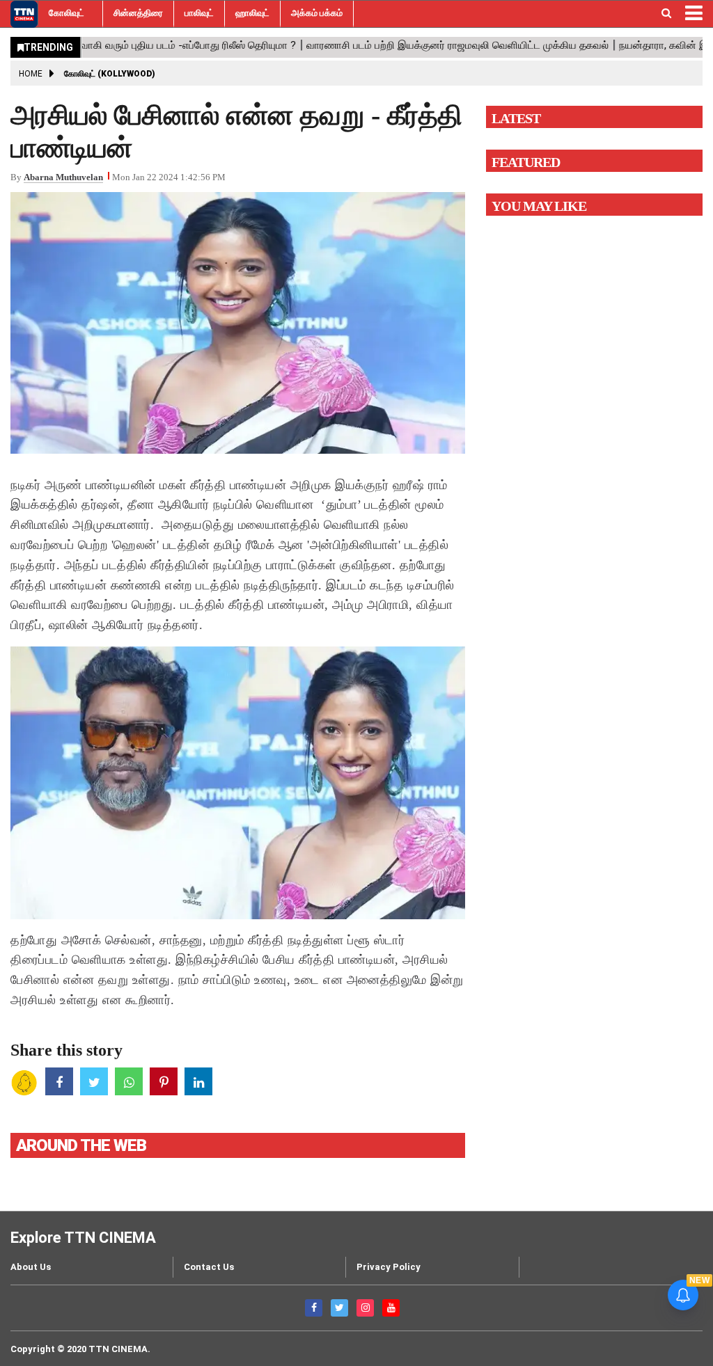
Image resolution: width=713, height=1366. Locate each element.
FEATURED (526, 162)
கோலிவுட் (66, 13)
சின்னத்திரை (138, 13)
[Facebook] (313, 1308)
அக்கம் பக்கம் (317, 13)
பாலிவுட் (199, 13)
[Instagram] (365, 1308)
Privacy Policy (388, 1267)
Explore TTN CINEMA (83, 1237)
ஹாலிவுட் (252, 13)
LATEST (516, 118)
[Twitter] (339, 1308)
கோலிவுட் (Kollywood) (109, 74)
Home (30, 74)
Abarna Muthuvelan (63, 177)
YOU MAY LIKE (539, 206)
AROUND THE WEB (81, 1145)
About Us (30, 1267)
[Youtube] (391, 1308)
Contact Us (209, 1267)
